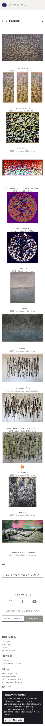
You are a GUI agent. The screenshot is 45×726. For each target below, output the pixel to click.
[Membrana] (22, 467)
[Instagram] (10, 602)
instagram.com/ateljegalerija (12, 682)
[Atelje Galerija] (14, 5)
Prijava (33, 618)
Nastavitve (18, 720)
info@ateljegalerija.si (9, 673)
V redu (8, 720)
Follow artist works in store (22, 575)
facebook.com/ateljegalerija (12, 679)
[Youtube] (34, 602)
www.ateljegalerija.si (9, 676)
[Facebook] (22, 602)
